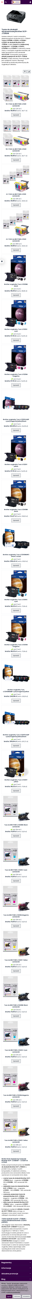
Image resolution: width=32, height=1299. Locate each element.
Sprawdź (16, 115)
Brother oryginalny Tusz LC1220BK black (16, 285)
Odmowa (17, 1296)
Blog (3, 1279)
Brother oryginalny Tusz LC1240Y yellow (16, 781)
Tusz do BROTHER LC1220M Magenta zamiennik (16, 916)
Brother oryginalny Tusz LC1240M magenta (16, 645)
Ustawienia (26, 1296)
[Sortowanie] (29, 71)
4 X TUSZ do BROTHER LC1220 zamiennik (16, 195)
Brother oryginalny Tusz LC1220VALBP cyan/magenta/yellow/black (16, 420)
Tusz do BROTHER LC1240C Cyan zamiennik (16, 1051)
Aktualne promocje (9, 1273)
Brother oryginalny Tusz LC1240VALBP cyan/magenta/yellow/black (16, 735)
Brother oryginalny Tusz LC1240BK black (16, 510)
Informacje (6, 1268)
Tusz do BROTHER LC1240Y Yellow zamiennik (16, 1141)
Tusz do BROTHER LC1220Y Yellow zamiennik (16, 961)
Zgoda (9, 1296)
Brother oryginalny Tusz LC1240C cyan (16, 600)
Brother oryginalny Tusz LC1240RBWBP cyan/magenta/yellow (16, 690)
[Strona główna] (16, 2)
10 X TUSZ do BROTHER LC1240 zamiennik (16, 150)
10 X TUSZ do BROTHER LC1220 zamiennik (16, 105)
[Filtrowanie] (25, 71)
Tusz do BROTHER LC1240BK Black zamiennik (16, 1006)
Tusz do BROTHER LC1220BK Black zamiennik (16, 826)
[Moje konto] (30, 2)
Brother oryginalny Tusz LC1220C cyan (16, 330)
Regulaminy (6, 1262)
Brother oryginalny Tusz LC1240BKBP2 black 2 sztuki (16, 555)
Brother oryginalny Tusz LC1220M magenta (16, 375)
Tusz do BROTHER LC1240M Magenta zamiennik (16, 1096)
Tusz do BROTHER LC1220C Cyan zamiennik (16, 871)
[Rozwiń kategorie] (2, 2)
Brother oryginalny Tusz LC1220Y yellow (16, 465)
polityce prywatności (13, 1292)
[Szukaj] (5, 2)
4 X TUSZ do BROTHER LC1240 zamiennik (16, 240)
